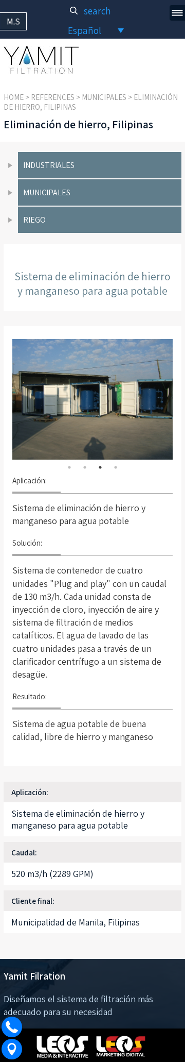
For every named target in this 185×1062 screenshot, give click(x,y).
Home (14, 97)
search (96, 11)
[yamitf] (41, 60)
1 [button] (69, 467)
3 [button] (100, 467)
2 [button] (85, 467)
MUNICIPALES (104, 97)
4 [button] (115, 467)
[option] (92, 399)
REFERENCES (53, 97)
